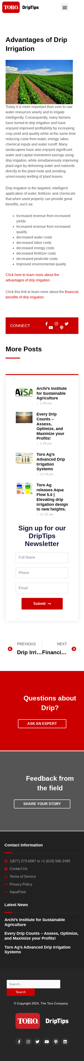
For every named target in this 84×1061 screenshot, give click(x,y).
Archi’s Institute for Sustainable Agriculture (52, 393)
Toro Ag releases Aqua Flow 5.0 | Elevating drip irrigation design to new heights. (52, 497)
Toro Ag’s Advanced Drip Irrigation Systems (51, 461)
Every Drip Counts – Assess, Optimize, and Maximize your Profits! (50, 426)
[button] (64, 7)
